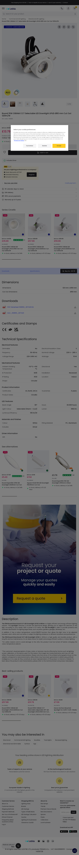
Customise (29, 146)
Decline (44, 146)
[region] (39, 138)
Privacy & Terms (19, 140)
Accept (59, 146)
